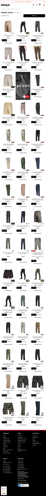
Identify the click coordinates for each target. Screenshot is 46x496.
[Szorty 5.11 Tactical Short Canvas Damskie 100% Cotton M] (8, 274)
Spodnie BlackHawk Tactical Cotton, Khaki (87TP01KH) (8, 173)
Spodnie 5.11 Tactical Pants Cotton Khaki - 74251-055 (8, 63)
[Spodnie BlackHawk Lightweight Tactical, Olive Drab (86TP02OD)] (23, 163)
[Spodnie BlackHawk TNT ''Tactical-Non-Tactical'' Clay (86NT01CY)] (23, 108)
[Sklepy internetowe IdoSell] (23, 493)
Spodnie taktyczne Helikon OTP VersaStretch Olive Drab (23, 310)
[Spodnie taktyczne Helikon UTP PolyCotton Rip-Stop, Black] (23, 355)
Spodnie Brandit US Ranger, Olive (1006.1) (22, 418)
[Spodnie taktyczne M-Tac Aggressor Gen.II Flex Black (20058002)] (23, 26)
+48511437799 (7, 466)
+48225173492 (7, 469)
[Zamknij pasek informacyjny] (43, 1)
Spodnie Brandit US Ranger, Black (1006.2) (37, 418)
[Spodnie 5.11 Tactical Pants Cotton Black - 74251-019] (23, 53)
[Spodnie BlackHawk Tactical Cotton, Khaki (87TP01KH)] (8, 163)
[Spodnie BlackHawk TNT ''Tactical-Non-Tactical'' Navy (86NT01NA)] (37, 190)
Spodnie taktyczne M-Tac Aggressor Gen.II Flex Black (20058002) (23, 36)
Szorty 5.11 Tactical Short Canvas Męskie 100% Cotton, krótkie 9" (8, 90)
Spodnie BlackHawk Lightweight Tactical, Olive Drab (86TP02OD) (22, 173)
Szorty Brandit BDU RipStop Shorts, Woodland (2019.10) (8, 418)
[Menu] (44, 5)
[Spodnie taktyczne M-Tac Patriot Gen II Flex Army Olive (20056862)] (37, 274)
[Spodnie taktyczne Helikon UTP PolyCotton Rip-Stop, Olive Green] (8, 355)
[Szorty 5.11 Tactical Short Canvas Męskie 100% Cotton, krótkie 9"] (8, 80)
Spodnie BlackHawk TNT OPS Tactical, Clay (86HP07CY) (23, 199)
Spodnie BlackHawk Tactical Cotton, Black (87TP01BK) (38, 90)
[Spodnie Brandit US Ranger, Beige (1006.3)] (8, 381)
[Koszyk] (40, 5)
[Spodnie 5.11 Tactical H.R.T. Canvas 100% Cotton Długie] (8, 217)
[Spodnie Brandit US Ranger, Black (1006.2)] (37, 408)
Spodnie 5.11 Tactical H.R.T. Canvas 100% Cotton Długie (8, 226)
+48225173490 (7, 471)
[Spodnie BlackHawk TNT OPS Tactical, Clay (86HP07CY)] (23, 190)
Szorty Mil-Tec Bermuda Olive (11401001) (38, 226)
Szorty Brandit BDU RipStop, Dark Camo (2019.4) (23, 391)
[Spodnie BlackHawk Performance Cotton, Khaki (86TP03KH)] (23, 135)
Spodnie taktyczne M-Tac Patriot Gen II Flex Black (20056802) (8, 310)
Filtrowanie (34, 15)
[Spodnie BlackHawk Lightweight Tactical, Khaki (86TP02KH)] (8, 135)
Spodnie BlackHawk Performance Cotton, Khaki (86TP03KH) (23, 145)
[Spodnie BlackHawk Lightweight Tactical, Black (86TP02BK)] (37, 108)
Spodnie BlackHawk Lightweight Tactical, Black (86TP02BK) (37, 118)
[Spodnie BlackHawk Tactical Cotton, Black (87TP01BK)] (37, 80)
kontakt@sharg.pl (9, 472)
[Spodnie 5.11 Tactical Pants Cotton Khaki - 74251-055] (8, 53)
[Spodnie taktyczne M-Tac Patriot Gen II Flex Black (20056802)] (8, 301)
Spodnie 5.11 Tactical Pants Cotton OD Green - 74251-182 (38, 63)
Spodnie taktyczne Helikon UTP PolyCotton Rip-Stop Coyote (37, 337)
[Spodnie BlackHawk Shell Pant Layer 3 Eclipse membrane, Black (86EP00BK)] (37, 135)
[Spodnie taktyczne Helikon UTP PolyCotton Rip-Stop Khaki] (23, 328)
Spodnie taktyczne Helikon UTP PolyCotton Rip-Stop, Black (23, 364)
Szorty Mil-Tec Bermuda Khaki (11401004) (8, 36)
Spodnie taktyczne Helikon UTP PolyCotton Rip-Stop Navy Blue (8, 337)
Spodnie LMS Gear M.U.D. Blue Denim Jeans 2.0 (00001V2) (23, 226)
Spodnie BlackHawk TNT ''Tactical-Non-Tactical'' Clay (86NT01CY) (23, 118)
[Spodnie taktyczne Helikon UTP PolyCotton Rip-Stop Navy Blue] (8, 328)
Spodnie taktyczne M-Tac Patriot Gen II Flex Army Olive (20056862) (37, 283)
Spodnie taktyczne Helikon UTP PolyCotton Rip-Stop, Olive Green (8, 364)
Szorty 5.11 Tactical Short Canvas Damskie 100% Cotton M (8, 283)
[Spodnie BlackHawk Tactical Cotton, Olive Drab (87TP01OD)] (8, 190)
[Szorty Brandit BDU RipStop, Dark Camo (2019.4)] (23, 381)
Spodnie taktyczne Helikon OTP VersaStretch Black (37, 310)
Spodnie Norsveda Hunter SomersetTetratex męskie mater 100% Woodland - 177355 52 (37, 253)
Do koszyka (4, 40)
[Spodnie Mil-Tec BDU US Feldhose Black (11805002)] (23, 244)
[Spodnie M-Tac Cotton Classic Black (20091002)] (23, 274)
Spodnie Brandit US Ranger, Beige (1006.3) (8, 391)
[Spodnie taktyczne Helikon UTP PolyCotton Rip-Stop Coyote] (37, 328)
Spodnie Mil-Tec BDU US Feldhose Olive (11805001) (8, 253)
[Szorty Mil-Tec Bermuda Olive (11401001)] (37, 217)
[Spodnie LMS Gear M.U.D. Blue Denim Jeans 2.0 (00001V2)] (23, 217)
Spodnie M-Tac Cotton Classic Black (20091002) (23, 283)
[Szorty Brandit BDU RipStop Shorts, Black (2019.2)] (37, 381)
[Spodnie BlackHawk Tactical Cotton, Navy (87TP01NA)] (37, 163)
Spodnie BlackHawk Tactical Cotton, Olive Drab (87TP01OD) (8, 199)
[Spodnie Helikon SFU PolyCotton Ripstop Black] (37, 355)
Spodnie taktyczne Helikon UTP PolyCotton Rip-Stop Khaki (23, 337)
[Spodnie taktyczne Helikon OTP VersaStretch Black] (37, 301)
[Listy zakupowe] (37, 5)
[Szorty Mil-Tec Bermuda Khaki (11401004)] (8, 26)
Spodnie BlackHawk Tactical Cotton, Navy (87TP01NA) (38, 173)
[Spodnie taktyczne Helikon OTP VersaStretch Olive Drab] (23, 301)
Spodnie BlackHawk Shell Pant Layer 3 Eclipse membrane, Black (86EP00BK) (38, 145)
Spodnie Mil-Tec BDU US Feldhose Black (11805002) (23, 253)
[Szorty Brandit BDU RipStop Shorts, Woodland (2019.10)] (8, 408)
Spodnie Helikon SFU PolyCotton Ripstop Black (37, 364)
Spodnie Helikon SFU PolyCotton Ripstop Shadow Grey (37, 36)
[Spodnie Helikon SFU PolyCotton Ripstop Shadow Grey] (37, 26)
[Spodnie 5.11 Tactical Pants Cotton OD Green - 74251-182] (37, 53)
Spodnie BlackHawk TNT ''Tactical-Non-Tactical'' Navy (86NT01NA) (38, 199)
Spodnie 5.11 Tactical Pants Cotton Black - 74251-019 (23, 63)
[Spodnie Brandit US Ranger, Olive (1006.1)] (23, 408)
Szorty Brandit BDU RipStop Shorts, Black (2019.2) (38, 391)
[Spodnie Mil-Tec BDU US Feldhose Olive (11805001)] (8, 244)
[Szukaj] (33, 5)
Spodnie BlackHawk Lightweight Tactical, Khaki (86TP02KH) (8, 145)
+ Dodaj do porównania (8, 69)
